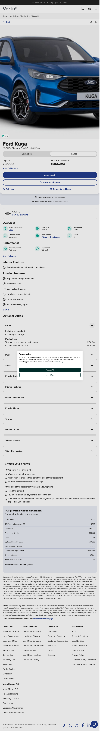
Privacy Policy (57, 362)
